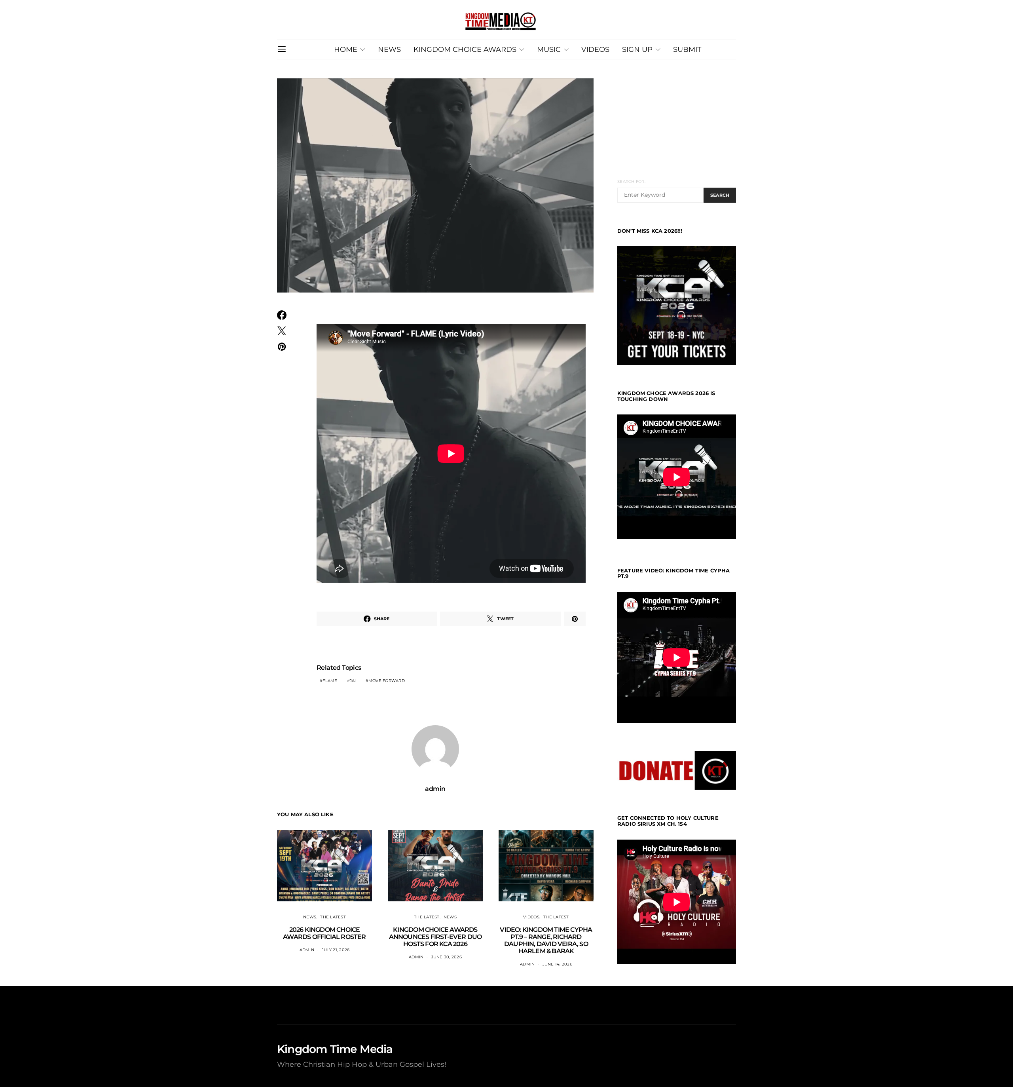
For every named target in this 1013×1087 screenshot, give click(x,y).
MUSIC (549, 49)
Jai (353, 680)
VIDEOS (595, 49)
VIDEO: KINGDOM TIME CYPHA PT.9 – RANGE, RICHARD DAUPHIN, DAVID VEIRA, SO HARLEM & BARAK (546, 940)
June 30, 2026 (446, 957)
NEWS (389, 49)
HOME (345, 49)
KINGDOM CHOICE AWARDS (465, 49)
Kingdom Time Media (335, 1049)
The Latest (333, 917)
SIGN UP (637, 49)
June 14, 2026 (557, 964)
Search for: (631, 181)
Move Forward (386, 680)
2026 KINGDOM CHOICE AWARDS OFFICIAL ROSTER (324, 933)
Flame (329, 680)
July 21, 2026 (335, 949)
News (309, 917)
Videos (531, 917)
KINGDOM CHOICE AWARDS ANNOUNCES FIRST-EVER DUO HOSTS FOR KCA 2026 (435, 937)
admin (435, 788)
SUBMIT (687, 49)
